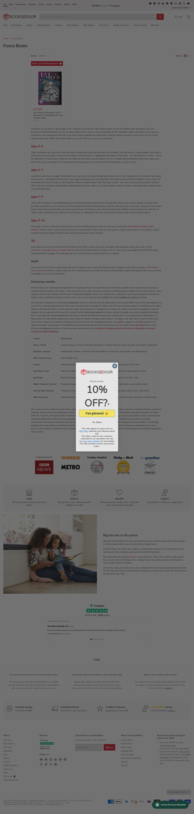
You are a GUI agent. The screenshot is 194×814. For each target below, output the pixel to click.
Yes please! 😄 (97, 413)
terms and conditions (91, 441)
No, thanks (97, 422)
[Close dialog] (114, 366)
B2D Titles (83, 431)
